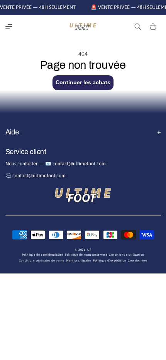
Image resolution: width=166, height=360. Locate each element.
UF (89, 249)
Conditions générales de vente (41, 260)
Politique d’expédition (109, 260)
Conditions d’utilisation (126, 254)
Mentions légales (78, 260)
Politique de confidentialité (42, 254)
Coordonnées (137, 260)
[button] (9, 26)
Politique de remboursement (86, 254)
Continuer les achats (83, 82)
